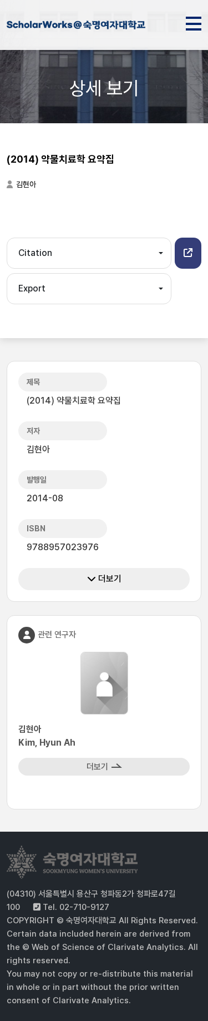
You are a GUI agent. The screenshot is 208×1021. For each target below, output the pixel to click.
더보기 (108, 579)
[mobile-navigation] (193, 21)
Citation (35, 253)
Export (31, 288)
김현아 (26, 184)
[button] (188, 253)
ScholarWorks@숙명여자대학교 (76, 26)
